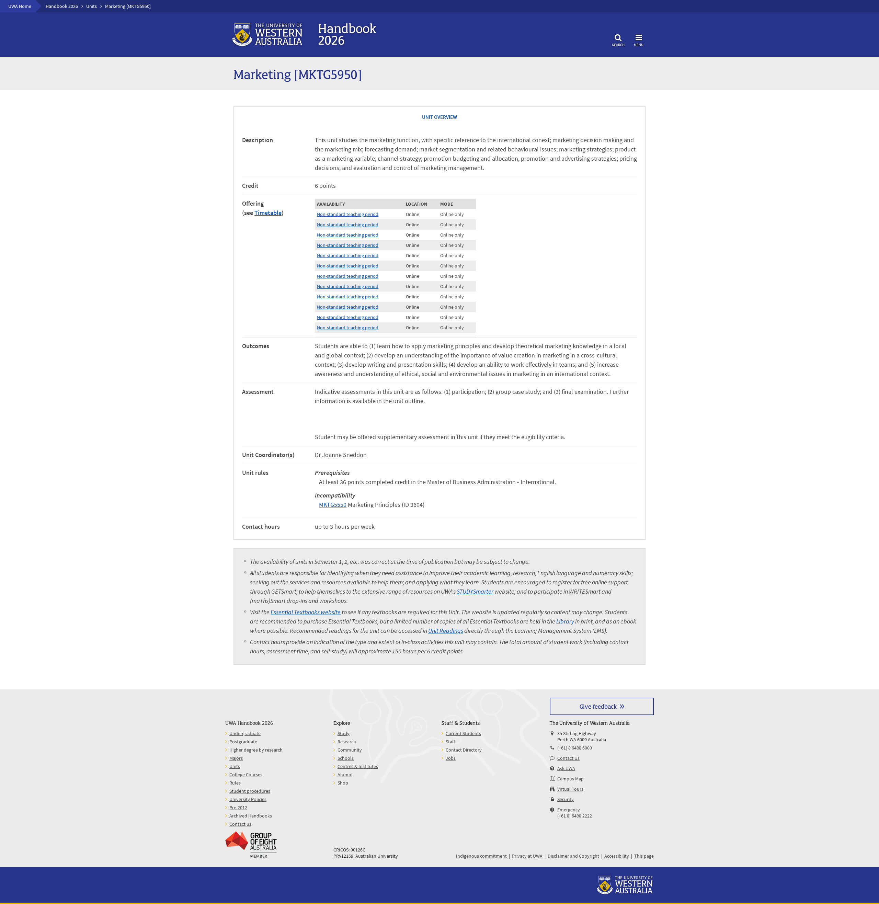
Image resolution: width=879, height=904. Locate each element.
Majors (236, 758)
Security (565, 799)
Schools (346, 758)
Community (350, 750)
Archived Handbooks (250, 816)
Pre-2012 (238, 807)
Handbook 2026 (62, 6)
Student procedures (249, 791)
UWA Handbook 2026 (249, 722)
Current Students (463, 733)
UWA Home (19, 6)
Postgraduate (243, 742)
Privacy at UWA (527, 856)
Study (344, 733)
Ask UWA (566, 768)
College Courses (245, 774)
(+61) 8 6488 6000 (574, 748)
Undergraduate (245, 733)
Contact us (240, 824)
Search (618, 44)
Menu (638, 44)
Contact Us (568, 758)
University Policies (247, 799)
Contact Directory (464, 750)
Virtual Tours (570, 789)
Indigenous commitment (481, 856)
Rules (235, 783)
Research (347, 742)
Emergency (568, 809)
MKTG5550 (332, 504)
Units (91, 6)
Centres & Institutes (358, 766)
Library (565, 621)
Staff (450, 742)
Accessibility (616, 856)
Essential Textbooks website (306, 612)
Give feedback (598, 706)
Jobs (451, 758)
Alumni (345, 774)
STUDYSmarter (475, 591)
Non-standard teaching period (347, 214)
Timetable (268, 213)
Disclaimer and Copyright (573, 856)
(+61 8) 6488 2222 (574, 816)
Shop (343, 783)
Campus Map (570, 779)
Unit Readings (445, 630)
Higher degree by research (256, 750)
